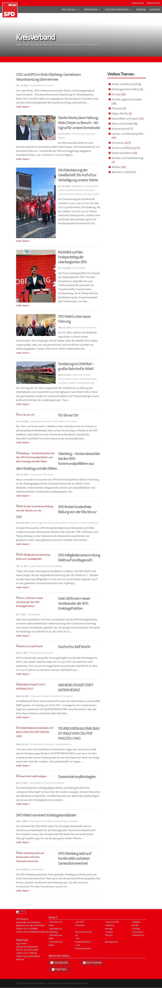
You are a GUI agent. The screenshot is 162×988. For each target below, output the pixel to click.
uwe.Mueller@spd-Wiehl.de (29, 934)
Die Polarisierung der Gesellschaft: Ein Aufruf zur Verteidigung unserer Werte (78, 174)
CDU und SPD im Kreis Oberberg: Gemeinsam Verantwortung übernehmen (48, 77)
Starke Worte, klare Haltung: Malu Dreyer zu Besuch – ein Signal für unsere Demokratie (79, 122)
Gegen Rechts (78, 186)
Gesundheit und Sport (40, 782)
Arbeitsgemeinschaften (41, 421)
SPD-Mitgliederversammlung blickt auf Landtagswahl (79, 558)
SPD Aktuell (69, 9)
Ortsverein (90, 9)
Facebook (61, 962)
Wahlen (61, 137)
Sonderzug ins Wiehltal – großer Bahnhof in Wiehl (75, 366)
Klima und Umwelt (81, 374)
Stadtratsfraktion (117, 9)
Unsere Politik (112, 921)
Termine (141, 9)
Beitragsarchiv (111, 941)
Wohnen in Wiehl (91, 194)
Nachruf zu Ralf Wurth (74, 646)
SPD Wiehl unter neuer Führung (74, 319)
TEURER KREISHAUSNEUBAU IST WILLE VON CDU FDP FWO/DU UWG (79, 733)
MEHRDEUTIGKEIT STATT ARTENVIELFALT (75, 687)
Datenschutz (153, 3)
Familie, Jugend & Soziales (43, 522)
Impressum (138, 3)
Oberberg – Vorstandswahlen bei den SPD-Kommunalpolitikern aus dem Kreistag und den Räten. (58, 461)
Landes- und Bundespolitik (70, 190)
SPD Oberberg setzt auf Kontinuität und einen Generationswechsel (74, 858)
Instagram (93, 962)
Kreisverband (36, 85)
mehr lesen (22, 106)
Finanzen (117, 108)
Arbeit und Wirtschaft (124, 84)
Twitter (60, 969)
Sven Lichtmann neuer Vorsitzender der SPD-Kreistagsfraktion (74, 603)
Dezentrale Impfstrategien (77, 776)
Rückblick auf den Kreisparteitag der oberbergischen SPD (72, 257)
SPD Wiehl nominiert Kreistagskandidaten (46, 815)
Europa (116, 94)
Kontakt (155, 9)
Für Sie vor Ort (68, 415)
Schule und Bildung (89, 522)
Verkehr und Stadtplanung (81, 382)
